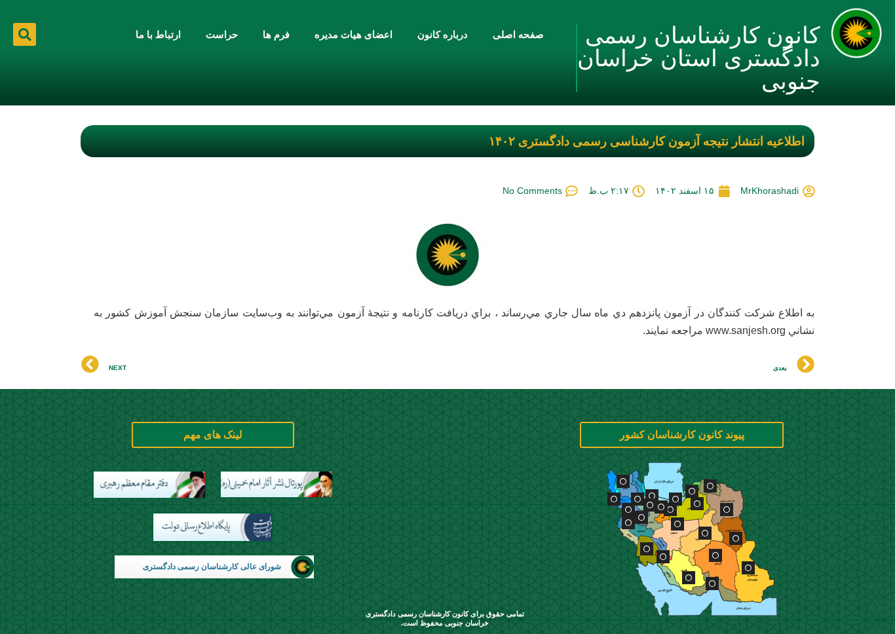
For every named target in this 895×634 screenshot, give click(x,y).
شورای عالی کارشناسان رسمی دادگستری (212, 566)
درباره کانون (442, 34)
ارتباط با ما (158, 34)
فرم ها (276, 34)
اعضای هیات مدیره (353, 34)
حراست (222, 34)
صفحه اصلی (518, 34)
